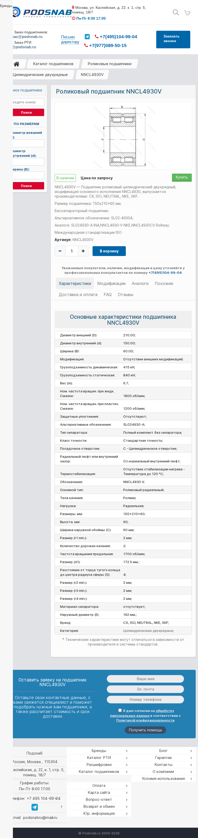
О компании (163, 771)
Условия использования (163, 778)
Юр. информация (99, 813)
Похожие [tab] (164, 283)
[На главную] (16, 63)
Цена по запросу (97, 178)
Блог (163, 750)
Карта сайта (99, 792)
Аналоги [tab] (140, 283)
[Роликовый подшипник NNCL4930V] (123, 136)
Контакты (163, 764)
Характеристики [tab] (75, 283)
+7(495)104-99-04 (117, 36)
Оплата (98, 785)
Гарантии (163, 757)
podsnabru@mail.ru (40, 817)
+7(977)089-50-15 (107, 45)
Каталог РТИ (99, 757)
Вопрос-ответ (99, 799)
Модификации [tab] (111, 283)
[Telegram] (87, 37)
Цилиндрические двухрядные (40, 74)
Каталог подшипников (53, 63)
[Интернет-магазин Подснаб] (40, 13)
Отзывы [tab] (125, 294)
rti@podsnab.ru (22, 47)
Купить (182, 177)
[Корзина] (187, 13)
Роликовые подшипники (109, 63)
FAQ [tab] (108, 294)
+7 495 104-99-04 (44, 798)
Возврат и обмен (99, 806)
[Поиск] (176, 12)
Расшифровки (99, 764)
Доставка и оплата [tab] (78, 294)
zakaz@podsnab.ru (25, 36)
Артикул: (63, 239)
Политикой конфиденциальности (145, 720)
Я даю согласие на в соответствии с (145, 715)
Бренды (99, 750)
